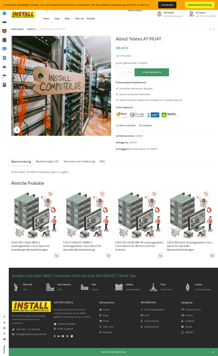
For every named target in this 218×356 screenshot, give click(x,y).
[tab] (21, 161)
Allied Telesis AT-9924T (144, 148)
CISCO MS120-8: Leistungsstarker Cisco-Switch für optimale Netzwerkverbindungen (190, 246)
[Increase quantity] (130, 72)
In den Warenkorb (152, 72)
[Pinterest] (4, 328)
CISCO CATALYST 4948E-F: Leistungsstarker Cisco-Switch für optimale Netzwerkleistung (82, 246)
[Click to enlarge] (17, 130)
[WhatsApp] (4, 339)
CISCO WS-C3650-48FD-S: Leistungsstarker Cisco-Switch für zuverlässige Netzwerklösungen (30, 246)
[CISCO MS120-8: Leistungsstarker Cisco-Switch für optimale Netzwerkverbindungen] (191, 214)
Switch (31, 29)
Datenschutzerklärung (199, 5)
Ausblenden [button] (213, 352)
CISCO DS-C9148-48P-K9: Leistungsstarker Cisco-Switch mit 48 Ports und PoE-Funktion (139, 246)
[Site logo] (23, 14)
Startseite (17, 29)
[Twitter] (4, 334)
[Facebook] (4, 317)
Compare (147, 125)
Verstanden (167, 5)
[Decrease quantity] (118, 72)
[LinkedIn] (4, 322)
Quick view (54, 212)
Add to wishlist (127, 125)
